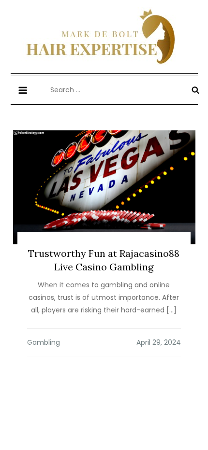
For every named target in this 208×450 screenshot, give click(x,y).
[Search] (195, 89)
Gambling (43, 342)
